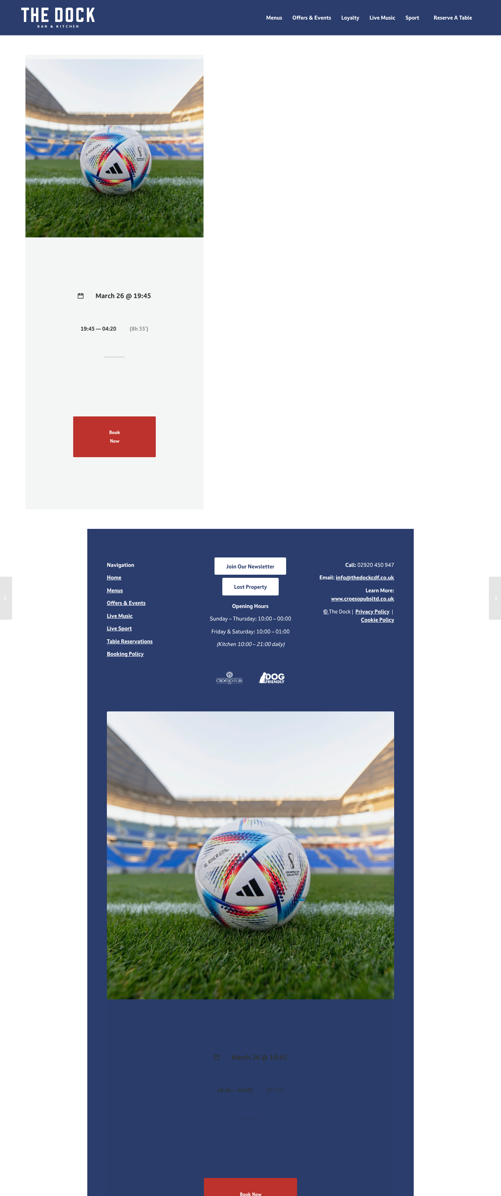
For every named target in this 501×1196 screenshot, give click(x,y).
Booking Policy (125, 653)
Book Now (114, 436)
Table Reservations (130, 641)
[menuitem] (274, 17)
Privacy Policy (372, 611)
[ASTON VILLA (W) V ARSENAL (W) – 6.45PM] (6, 598)
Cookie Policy (377, 619)
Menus (115, 590)
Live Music (120, 615)
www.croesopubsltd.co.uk (362, 598)
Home (114, 577)
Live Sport (119, 628)
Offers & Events (126, 602)
